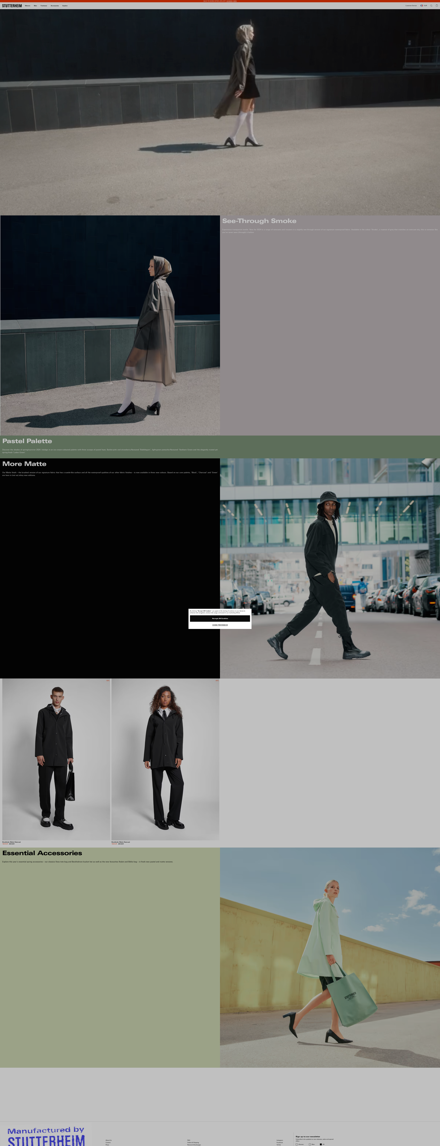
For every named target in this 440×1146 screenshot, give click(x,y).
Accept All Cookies (220, 618)
